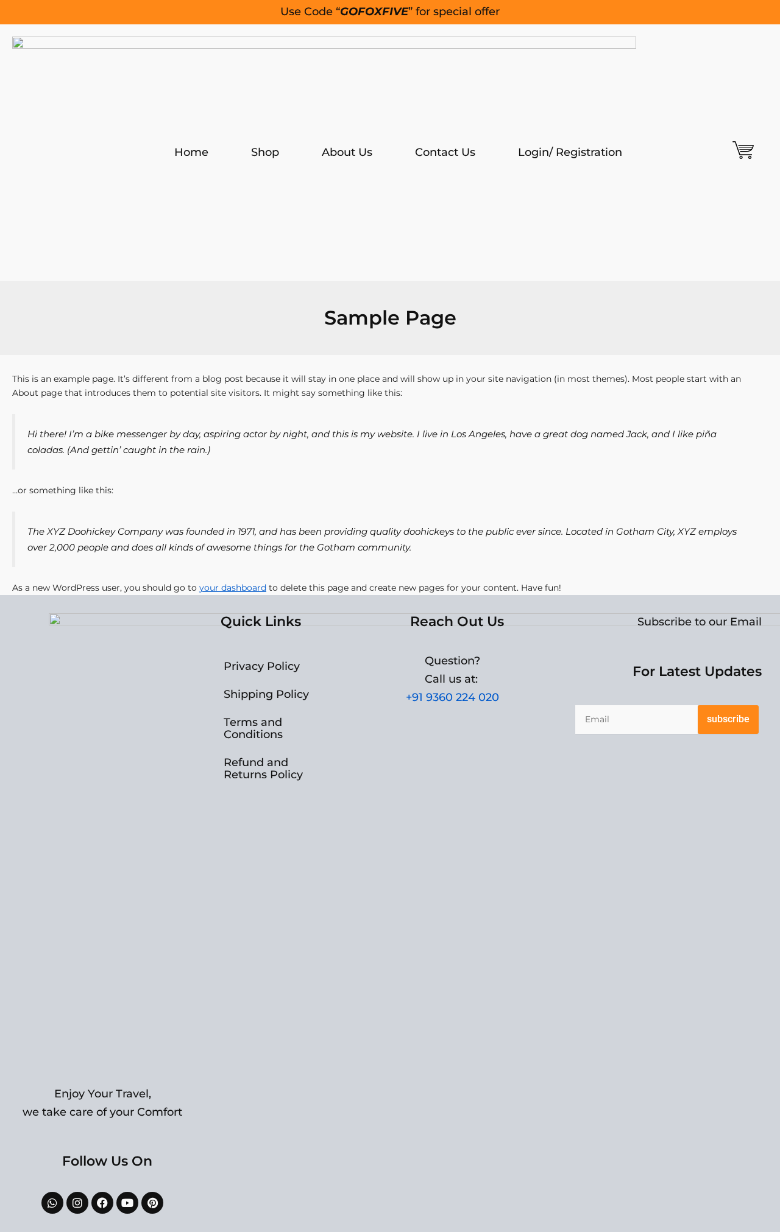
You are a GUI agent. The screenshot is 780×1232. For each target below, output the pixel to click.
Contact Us (445, 152)
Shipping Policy (266, 694)
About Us (347, 152)
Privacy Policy (262, 666)
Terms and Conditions (253, 728)
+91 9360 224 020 (452, 697)
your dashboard (232, 587)
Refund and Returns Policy (263, 768)
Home (191, 152)
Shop (265, 152)
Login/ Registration (570, 152)
